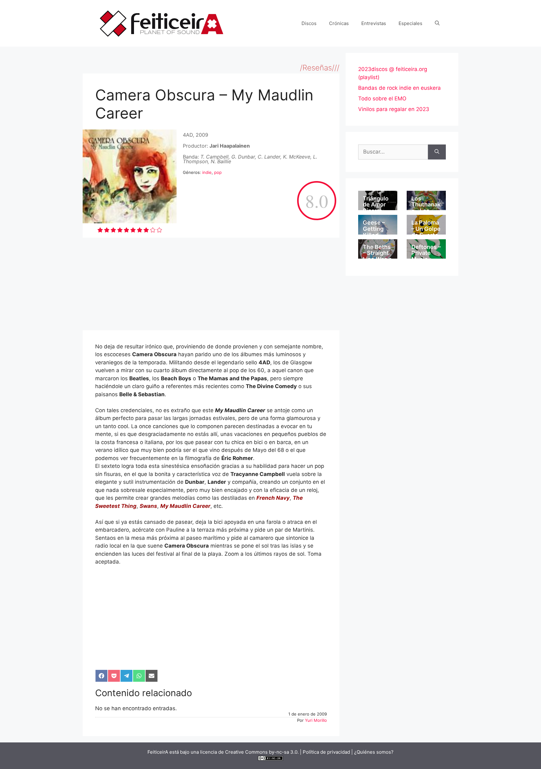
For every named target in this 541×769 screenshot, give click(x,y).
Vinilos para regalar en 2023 (393, 109)
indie (207, 172)
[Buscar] (437, 151)
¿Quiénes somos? (374, 752)
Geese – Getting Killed (374, 228)
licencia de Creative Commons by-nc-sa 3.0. (249, 752)
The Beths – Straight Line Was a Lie (377, 256)
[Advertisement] (211, 284)
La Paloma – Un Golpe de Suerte (426, 228)
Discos (309, 23)
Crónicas (339, 23)
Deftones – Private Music (426, 253)
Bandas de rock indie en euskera (399, 88)
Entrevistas (373, 23)
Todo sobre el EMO (382, 98)
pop (218, 172)
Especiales (410, 23)
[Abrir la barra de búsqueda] (437, 23)
